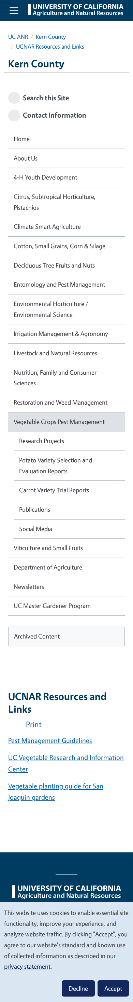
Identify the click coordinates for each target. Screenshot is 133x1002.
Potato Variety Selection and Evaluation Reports (55, 465)
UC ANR (18, 36)
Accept (113, 988)
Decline (78, 988)
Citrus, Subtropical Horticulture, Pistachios (54, 201)
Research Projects (41, 441)
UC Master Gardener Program (52, 605)
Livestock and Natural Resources (55, 353)
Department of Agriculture (48, 567)
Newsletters (29, 586)
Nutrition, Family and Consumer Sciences (55, 377)
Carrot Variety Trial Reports (54, 490)
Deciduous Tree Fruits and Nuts (54, 265)
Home (22, 139)
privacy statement (27, 966)
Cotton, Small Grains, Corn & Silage (59, 246)
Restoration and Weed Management (60, 402)
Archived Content (37, 636)
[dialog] (66, 951)
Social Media (35, 529)
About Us (26, 158)
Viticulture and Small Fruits (48, 548)
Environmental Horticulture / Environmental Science (51, 309)
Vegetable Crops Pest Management (59, 422)
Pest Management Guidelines (50, 740)
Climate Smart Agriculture (47, 226)
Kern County (51, 36)
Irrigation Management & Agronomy (61, 333)
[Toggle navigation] (14, 10)
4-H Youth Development (45, 177)
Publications (34, 509)
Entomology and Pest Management (59, 284)
